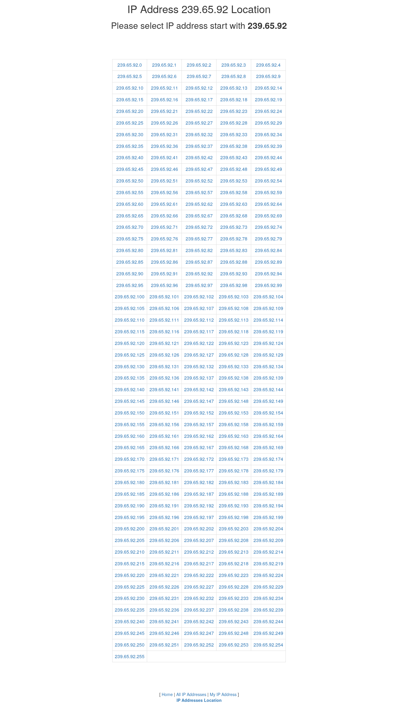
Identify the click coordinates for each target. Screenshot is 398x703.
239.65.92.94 (268, 273)
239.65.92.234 (268, 598)
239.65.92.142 (199, 389)
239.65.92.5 (129, 76)
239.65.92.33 (233, 134)
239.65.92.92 (199, 273)
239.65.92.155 (130, 424)
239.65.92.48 (233, 169)
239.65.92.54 (268, 180)
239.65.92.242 (199, 621)
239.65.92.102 (199, 296)
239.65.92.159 (268, 424)
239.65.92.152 (199, 412)
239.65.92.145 (130, 401)
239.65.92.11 (164, 87)
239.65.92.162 (199, 436)
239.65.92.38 (233, 146)
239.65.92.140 (130, 389)
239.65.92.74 (268, 227)
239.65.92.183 (234, 482)
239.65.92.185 (130, 493)
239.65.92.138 (234, 377)
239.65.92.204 (268, 528)
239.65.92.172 (199, 459)
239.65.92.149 (268, 401)
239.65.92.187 (199, 493)
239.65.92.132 (199, 366)
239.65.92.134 (268, 366)
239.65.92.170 (130, 459)
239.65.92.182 (199, 482)
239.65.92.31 (164, 134)
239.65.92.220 (130, 575)
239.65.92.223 (234, 575)
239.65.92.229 (268, 586)
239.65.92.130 (130, 366)
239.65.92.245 (130, 633)
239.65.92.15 (129, 99)
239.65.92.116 (164, 331)
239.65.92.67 (199, 215)
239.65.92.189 (268, 493)
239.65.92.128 (234, 354)
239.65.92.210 (130, 551)
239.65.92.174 (268, 459)
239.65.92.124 (268, 343)
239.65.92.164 (268, 436)
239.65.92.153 (234, 412)
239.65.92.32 (199, 134)
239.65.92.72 (199, 227)
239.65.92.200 (130, 528)
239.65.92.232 (199, 598)
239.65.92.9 (268, 76)
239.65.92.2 (199, 64)
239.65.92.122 (199, 343)
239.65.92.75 (129, 238)
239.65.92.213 (234, 551)
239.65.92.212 (199, 551)
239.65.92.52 (199, 180)
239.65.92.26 (164, 122)
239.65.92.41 (164, 157)
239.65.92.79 (268, 238)
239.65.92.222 (199, 575)
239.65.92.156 (164, 424)
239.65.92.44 (268, 157)
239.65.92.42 (199, 157)
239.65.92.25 (129, 122)
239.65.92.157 (199, 424)
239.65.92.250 (130, 644)
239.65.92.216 (164, 563)
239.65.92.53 (233, 180)
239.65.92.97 (199, 285)
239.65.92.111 (164, 319)
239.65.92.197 (199, 517)
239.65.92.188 (234, 493)
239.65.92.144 (268, 389)
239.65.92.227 (199, 586)
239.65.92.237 (199, 609)
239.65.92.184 (268, 482)
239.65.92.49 (268, 169)
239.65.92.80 (129, 250)
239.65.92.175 (130, 470)
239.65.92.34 (268, 134)
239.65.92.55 (129, 192)
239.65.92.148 (234, 401)
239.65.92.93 (233, 273)
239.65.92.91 (164, 273)
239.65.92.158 (234, 424)
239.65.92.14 (268, 87)
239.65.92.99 (268, 285)
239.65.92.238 (234, 609)
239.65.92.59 (268, 192)
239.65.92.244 (268, 621)
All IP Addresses (191, 694)
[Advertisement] (199, 46)
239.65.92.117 (199, 331)
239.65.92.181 (164, 482)
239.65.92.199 (268, 517)
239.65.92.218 (234, 563)
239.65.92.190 (130, 505)
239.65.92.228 (234, 586)
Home (167, 694)
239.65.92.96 (164, 285)
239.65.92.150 (130, 412)
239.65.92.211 (164, 551)
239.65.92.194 (268, 505)
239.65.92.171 (164, 459)
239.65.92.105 (130, 308)
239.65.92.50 (129, 180)
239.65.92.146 (164, 401)
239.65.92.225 (130, 586)
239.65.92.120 (130, 343)
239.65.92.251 (164, 644)
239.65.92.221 (164, 575)
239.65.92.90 (129, 273)
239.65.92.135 (130, 377)
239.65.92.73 (233, 227)
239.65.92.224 (268, 575)
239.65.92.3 (233, 64)
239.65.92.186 (164, 493)
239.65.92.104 (268, 296)
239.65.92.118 (234, 331)
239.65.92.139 (268, 377)
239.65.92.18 (233, 99)
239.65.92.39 (268, 146)
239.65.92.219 (268, 563)
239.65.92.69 (268, 215)
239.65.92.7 (199, 76)
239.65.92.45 (129, 169)
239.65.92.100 (130, 296)
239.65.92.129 (268, 354)
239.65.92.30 (129, 134)
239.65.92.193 (234, 505)
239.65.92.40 (129, 157)
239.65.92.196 (164, 517)
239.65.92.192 (199, 505)
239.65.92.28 (233, 122)
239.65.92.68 (233, 215)
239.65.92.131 (164, 366)
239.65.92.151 (164, 412)
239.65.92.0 (129, 64)
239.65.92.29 (268, 122)
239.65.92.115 (130, 331)
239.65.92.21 (164, 111)
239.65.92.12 (199, 87)
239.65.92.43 (233, 157)
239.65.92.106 (164, 308)
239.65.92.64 (268, 204)
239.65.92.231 (164, 598)
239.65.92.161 (164, 436)
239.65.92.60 (129, 204)
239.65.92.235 (130, 609)
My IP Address (223, 694)
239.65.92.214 (268, 551)
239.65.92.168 (234, 447)
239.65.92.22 (199, 111)
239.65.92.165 (130, 447)
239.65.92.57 (199, 192)
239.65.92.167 (199, 447)
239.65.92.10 (129, 87)
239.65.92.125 (130, 354)
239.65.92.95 (129, 285)
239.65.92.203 (234, 528)
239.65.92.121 (164, 343)
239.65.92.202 (199, 528)
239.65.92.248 (234, 633)
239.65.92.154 (268, 412)
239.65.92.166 (164, 447)
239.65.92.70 (129, 227)
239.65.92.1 (164, 64)
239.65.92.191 (164, 505)
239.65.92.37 (199, 146)
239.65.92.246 (164, 633)
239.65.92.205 (130, 540)
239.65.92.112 (199, 319)
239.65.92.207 (199, 540)
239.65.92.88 (233, 261)
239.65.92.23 (233, 111)
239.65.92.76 (164, 238)
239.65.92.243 (234, 621)
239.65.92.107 (199, 308)
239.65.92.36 (164, 146)
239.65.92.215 (130, 563)
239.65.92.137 (199, 377)
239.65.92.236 (164, 609)
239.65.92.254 (268, 644)
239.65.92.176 (164, 470)
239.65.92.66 (164, 215)
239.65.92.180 (130, 482)
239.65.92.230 (130, 598)
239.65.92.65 (129, 215)
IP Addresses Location (199, 700)
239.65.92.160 (130, 436)
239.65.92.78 (233, 238)
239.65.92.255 (130, 656)
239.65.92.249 (268, 633)
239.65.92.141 (164, 389)
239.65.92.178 (234, 470)
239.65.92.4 (268, 64)
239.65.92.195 (130, 517)
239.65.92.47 (199, 169)
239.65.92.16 (164, 99)
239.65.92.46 (164, 169)
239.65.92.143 (234, 389)
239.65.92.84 (268, 250)
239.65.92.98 (233, 285)
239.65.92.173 (234, 459)
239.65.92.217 (199, 563)
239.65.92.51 (164, 180)
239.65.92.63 (233, 204)
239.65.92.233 (234, 598)
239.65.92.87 (199, 261)
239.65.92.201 (164, 528)
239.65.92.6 (164, 76)
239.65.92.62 (199, 204)
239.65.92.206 (164, 540)
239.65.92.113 (234, 319)
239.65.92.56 (164, 192)
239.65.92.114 (268, 319)
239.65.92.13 (233, 87)
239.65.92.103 (234, 296)
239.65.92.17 (199, 99)
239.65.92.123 (234, 343)
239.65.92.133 (234, 366)
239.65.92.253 (234, 644)
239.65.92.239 (268, 609)
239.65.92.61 (164, 204)
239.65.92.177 (199, 470)
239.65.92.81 (164, 250)
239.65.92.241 (164, 621)
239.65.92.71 (164, 227)
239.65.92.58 (233, 192)
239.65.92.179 (268, 470)
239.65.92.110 (130, 319)
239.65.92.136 (164, 377)
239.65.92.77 (199, 238)
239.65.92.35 (129, 146)
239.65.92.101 (164, 296)
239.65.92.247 (199, 633)
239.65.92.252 (199, 644)
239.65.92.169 (268, 447)
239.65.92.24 (268, 111)
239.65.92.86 (164, 261)
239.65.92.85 (129, 261)
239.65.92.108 (234, 308)
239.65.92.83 (233, 250)
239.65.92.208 (234, 540)
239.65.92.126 (164, 354)
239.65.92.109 (268, 308)
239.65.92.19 (268, 99)
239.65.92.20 (129, 111)
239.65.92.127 (199, 354)
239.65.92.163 (234, 436)
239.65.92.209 (268, 540)
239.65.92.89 (268, 261)
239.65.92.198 (234, 517)
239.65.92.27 (199, 122)
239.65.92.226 (164, 586)
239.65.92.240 (130, 621)
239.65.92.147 (199, 401)
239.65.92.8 (233, 76)
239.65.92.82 (199, 250)
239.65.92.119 (268, 331)
